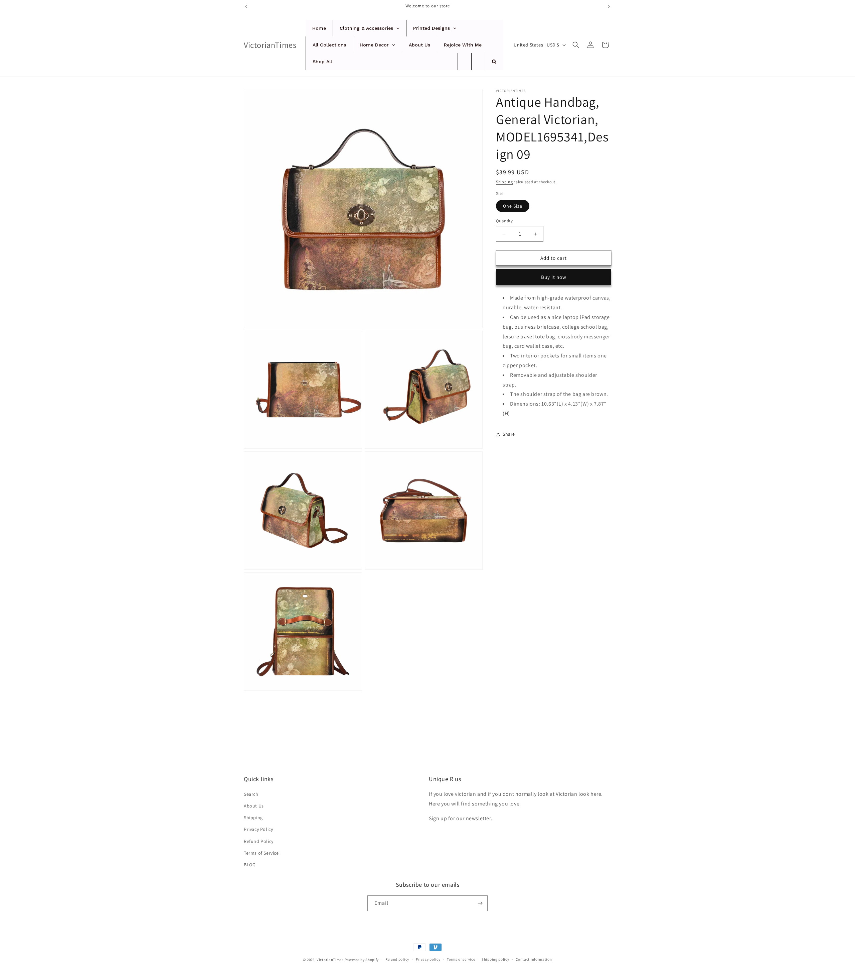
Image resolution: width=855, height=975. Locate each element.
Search (251, 794)
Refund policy (397, 959)
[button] (575, 44)
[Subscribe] (480, 903)
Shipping (504, 181)
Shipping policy (495, 959)
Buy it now (553, 277)
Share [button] (509, 434)
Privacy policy (428, 959)
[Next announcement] (609, 6)
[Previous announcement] (246, 6)
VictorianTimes (330, 959)
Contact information (534, 959)
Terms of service (461, 959)
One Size (512, 206)
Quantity (504, 221)
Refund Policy (259, 841)
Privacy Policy (258, 829)
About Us (254, 806)
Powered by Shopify (362, 959)
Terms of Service (261, 853)
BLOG (249, 865)
